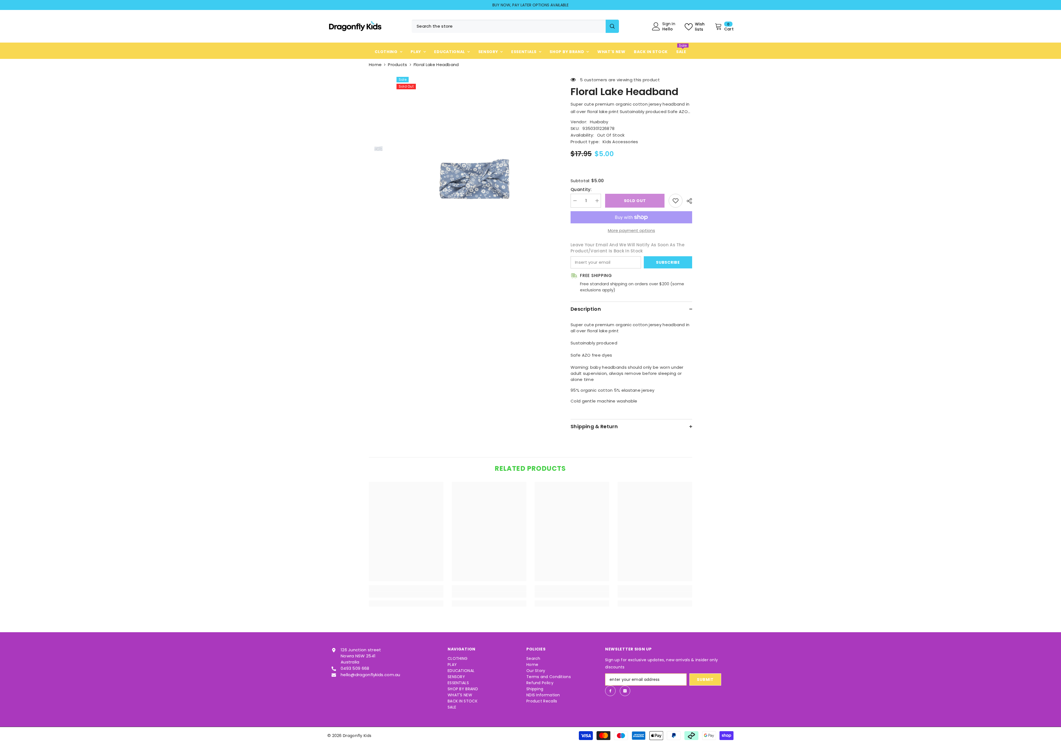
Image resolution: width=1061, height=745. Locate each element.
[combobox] (509, 26)
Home (375, 64)
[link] (406, 595)
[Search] (515, 26)
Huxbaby (599, 122)
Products (397, 64)
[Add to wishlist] (675, 201)
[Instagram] (625, 691)
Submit (705, 679)
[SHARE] (687, 201)
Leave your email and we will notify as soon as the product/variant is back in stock (627, 248)
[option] (530, 5)
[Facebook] (610, 691)
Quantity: (581, 189)
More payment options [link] (631, 230)
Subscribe (668, 262)
